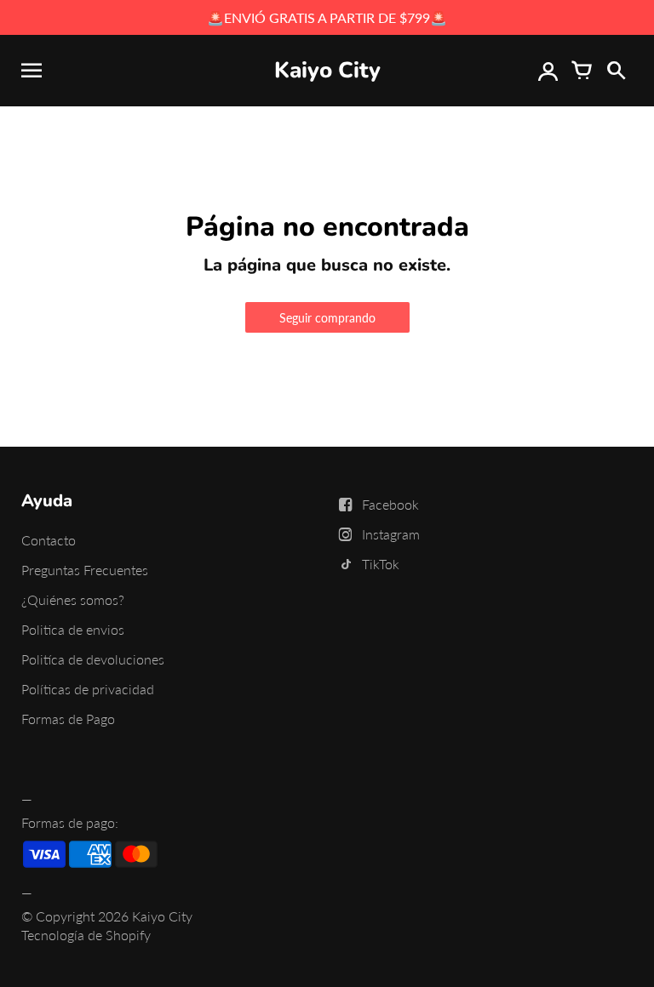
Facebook (390, 504)
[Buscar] (616, 70)
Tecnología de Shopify (86, 935)
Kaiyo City (162, 916)
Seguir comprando (327, 318)
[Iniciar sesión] (548, 70)
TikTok (380, 564)
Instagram (391, 534)
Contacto (48, 540)
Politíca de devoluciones (92, 659)
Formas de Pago (68, 718)
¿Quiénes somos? (72, 599)
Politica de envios (72, 629)
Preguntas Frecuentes (84, 570)
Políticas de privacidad (87, 689)
